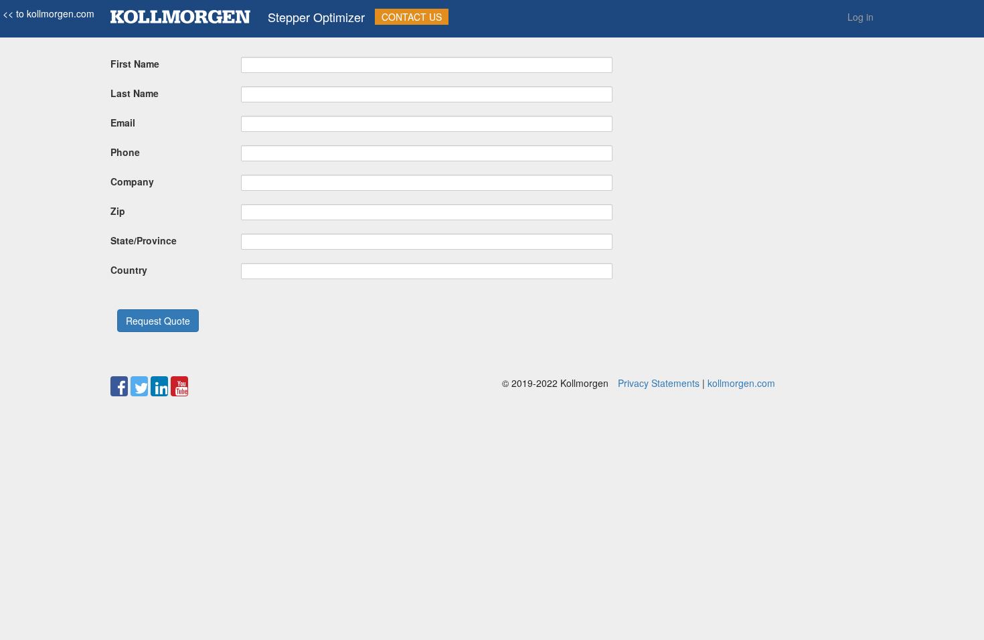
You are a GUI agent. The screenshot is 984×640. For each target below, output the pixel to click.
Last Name (134, 93)
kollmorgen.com (741, 383)
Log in (860, 16)
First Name (134, 63)
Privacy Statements (659, 383)
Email (122, 122)
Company (132, 181)
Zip (117, 211)
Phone (125, 152)
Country (128, 269)
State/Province (143, 240)
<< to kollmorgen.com (47, 13)
